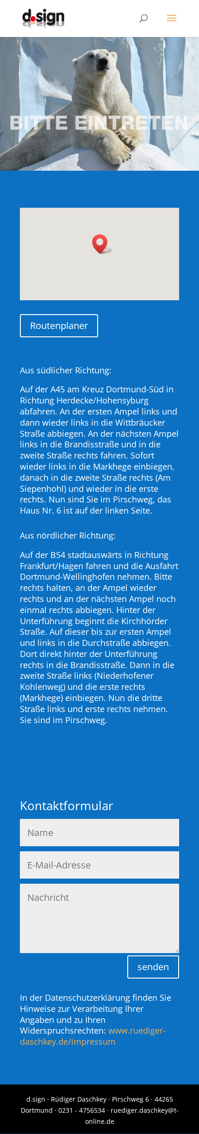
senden (153, 966)
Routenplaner (59, 325)
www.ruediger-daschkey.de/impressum (93, 1036)
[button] (102, 244)
